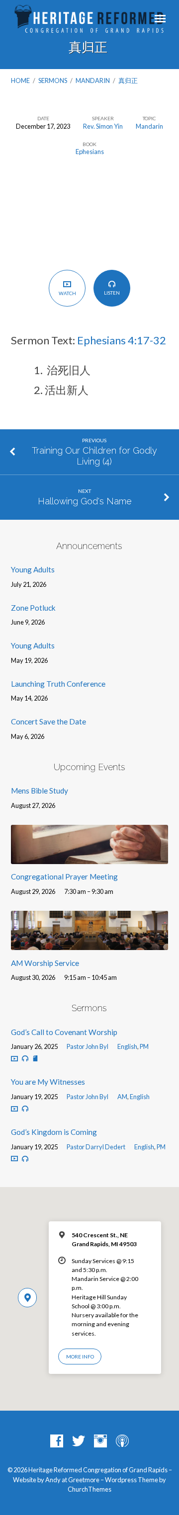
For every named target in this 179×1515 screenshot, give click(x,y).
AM (122, 1097)
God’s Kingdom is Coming (54, 1131)
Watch (67, 293)
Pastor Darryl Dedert (96, 1147)
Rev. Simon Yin (103, 126)
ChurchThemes (89, 1489)
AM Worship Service (45, 962)
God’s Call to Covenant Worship (64, 1032)
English (127, 1046)
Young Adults (33, 569)
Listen (112, 293)
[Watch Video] (14, 1058)
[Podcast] (122, 1441)
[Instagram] (100, 1441)
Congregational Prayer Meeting (64, 876)
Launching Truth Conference (58, 683)
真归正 (128, 80)
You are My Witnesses (48, 1081)
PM (144, 1046)
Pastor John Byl (87, 1046)
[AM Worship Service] (90, 944)
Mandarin (93, 80)
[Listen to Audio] (25, 1058)
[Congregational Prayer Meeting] (90, 858)
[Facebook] (56, 1441)
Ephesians (90, 152)
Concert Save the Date (48, 721)
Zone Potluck (33, 607)
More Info (80, 1356)
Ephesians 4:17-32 (121, 340)
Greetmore (83, 1480)
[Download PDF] (35, 1058)
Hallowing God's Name (85, 501)
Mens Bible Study (39, 790)
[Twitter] (78, 1441)
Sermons (52, 80)
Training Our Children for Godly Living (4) (94, 456)
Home (20, 80)
